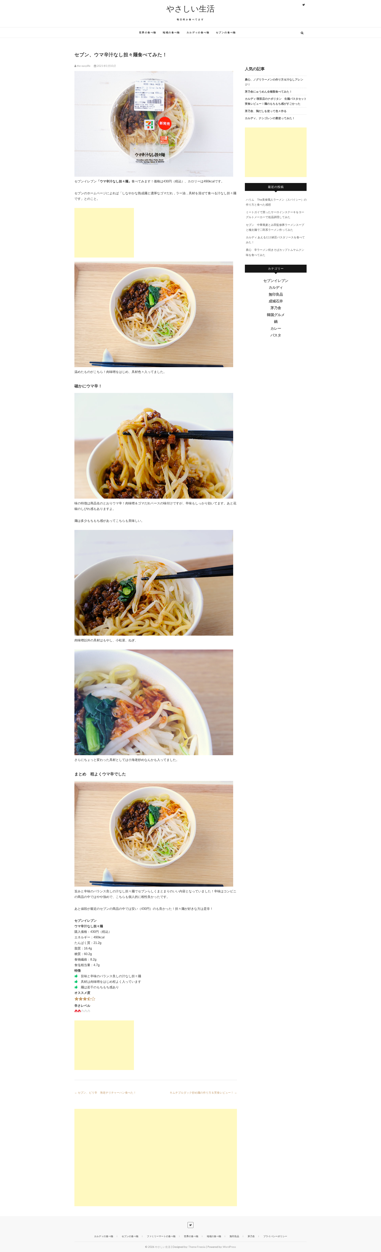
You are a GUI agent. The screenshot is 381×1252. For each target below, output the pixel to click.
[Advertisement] (104, 233)
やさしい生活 (190, 8)
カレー (275, 328)
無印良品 (276, 294)
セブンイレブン (275, 281)
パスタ (275, 335)
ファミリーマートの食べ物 (161, 1236)
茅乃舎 (275, 308)
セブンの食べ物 (226, 32)
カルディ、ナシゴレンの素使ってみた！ (270, 118)
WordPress (229, 1246)
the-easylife (83, 65)
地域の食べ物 (171, 32)
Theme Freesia (196, 1246)
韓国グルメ (276, 315)
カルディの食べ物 (198, 32)
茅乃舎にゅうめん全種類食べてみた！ (268, 91)
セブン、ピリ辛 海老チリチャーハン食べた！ (105, 1092)
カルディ (276, 287)
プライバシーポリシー (275, 1236)
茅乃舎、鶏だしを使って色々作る (266, 111)
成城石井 (276, 301)
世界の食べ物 (147, 32)
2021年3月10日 (106, 65)
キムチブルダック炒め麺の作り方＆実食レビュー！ (203, 1092)
